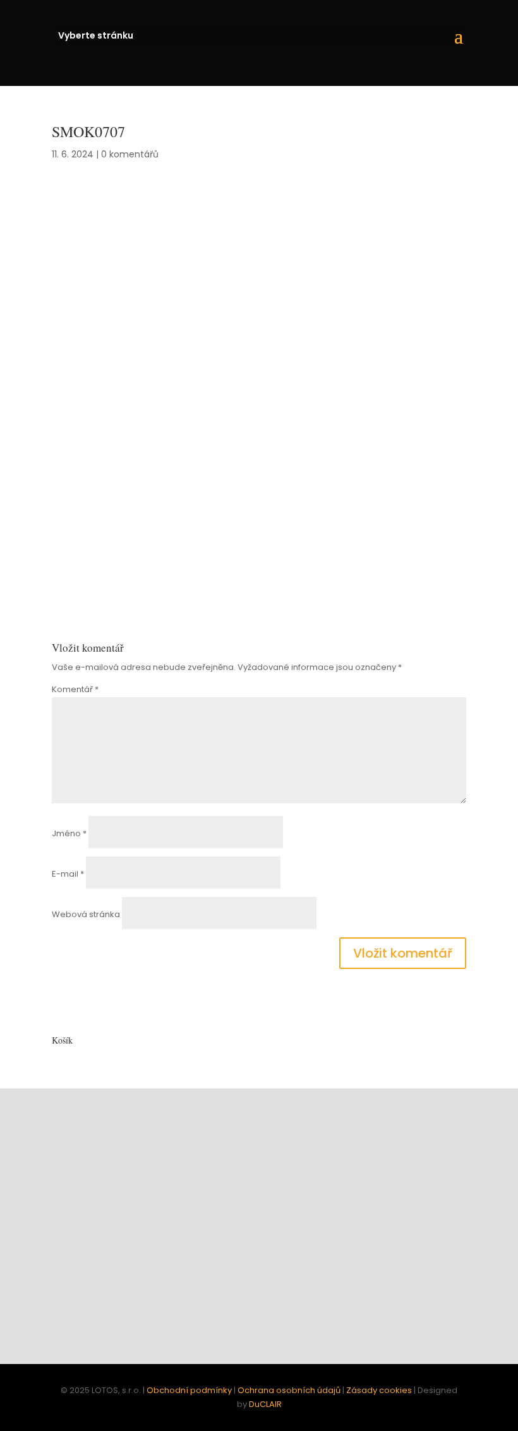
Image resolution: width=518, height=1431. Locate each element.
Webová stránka (86, 914)
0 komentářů (130, 154)
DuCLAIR (265, 1404)
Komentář (75, 689)
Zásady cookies (379, 1390)
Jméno (69, 833)
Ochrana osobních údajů (289, 1390)
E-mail (68, 874)
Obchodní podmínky (189, 1390)
